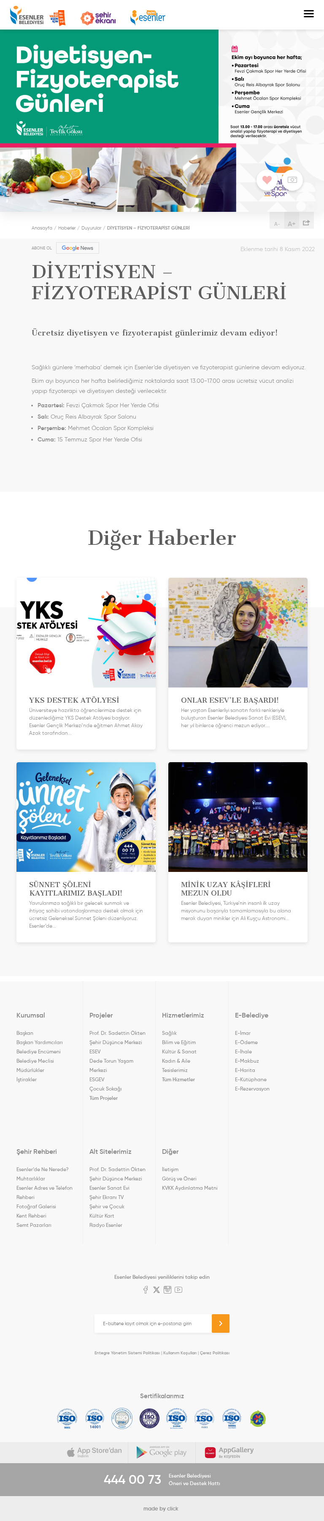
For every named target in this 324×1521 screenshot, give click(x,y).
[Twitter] (156, 1290)
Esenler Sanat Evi (109, 1188)
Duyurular (91, 228)
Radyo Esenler (147, 18)
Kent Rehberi (31, 1215)
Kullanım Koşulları (180, 1353)
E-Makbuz (247, 1061)
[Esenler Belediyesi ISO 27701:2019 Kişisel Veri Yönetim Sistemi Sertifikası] (149, 1418)
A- (277, 224)
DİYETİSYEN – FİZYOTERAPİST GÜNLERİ (148, 228)
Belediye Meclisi (35, 1061)
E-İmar (243, 1033)
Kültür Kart (101, 1215)
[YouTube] (178, 1290)
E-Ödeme (246, 1042)
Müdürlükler (30, 1070)
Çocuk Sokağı (105, 1088)
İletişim (170, 1169)
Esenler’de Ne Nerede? (42, 1169)
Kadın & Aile (176, 1061)
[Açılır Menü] (309, 14)
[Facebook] (145, 1290)
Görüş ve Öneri (179, 1178)
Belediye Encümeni (38, 1051)
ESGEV (96, 1079)
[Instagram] (167, 1290)
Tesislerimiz (175, 1070)
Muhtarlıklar (30, 1178)
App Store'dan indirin (94, 1452)
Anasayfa (42, 228)
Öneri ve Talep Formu (57, 18)
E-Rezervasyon (252, 1088)
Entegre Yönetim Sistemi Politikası (127, 1353)
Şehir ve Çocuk (106, 1206)
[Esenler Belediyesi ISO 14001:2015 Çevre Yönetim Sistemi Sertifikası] (94, 1418)
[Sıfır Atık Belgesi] (258, 1418)
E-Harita (245, 1070)
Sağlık (169, 1033)
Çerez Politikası (215, 1353)
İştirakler (26, 1079)
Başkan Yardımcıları (39, 1042)
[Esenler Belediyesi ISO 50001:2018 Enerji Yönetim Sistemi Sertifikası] (231, 1418)
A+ (292, 223)
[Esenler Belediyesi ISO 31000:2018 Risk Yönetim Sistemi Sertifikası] (177, 1418)
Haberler (67, 228)
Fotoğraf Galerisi (36, 1206)
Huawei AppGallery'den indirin (229, 1452)
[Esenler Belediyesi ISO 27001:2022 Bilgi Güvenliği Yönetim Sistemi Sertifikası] (122, 1418)
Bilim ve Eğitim (179, 1042)
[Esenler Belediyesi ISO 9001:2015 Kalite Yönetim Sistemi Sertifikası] (67, 1418)
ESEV (94, 1051)
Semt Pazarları (33, 1225)
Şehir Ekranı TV (98, 18)
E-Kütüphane (251, 1079)
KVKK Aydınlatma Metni (190, 1188)
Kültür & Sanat (179, 1051)
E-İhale (243, 1051)
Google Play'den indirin (162, 1452)
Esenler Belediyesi (26, 15)
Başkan (24, 1033)
